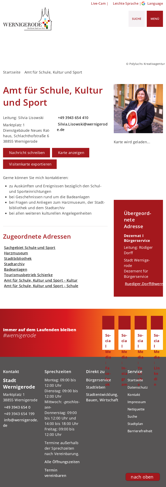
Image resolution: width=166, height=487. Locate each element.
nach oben (142, 477)
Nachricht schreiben (27, 152)
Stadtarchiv (14, 263)
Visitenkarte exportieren (30, 164)
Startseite (12, 72)
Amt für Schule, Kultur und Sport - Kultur (41, 280)
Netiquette (136, 409)
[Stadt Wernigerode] (20, 402)
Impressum (137, 402)
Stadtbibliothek (18, 258)
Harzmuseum (16, 253)
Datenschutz (138, 387)
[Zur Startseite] (27, 18)
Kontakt (134, 394)
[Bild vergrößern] (138, 108)
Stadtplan (135, 424)
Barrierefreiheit (140, 431)
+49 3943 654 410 (72, 117)
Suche (132, 416)
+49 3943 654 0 (16, 407)
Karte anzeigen (71, 152)
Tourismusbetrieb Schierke (28, 274)
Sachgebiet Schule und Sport (29, 247)
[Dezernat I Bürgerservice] (138, 260)
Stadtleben (95, 387)
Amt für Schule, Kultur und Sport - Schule (41, 285)
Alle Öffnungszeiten (62, 461)
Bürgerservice (98, 379)
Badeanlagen (15, 269)
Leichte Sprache (125, 3)
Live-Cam (98, 3)
